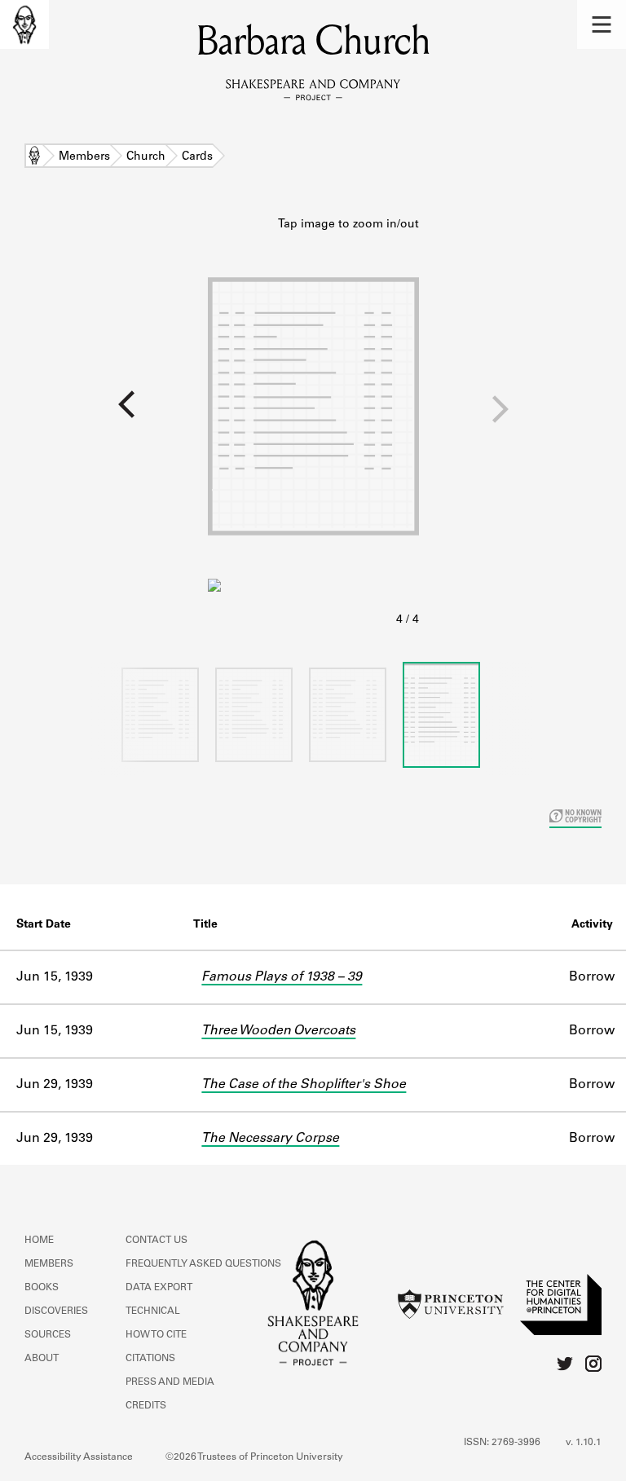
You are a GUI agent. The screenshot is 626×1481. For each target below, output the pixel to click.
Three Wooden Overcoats (278, 1031)
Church (145, 157)
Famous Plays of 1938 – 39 (281, 977)
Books (41, 1288)
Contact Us (156, 1240)
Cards (197, 157)
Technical (153, 1311)
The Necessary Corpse (270, 1138)
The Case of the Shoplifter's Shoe (303, 1084)
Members (84, 157)
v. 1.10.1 (584, 1443)
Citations (150, 1359)
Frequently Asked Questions (203, 1264)
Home (34, 157)
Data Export (159, 1288)
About (41, 1359)
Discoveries (56, 1311)
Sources (47, 1335)
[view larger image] (313, 423)
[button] (601, 24)
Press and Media (170, 1382)
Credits (146, 1406)
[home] (24, 24)
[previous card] (104, 415)
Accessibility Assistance (78, 1457)
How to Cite (156, 1335)
